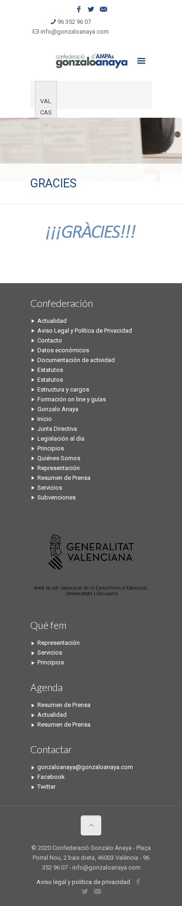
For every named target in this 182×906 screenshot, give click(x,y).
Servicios (49, 487)
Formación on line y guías (71, 399)
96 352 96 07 (74, 21)
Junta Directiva (57, 428)
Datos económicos (63, 350)
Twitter (46, 786)
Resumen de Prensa (64, 477)
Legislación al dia (60, 438)
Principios (50, 448)
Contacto (49, 340)
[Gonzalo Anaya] (91, 60)
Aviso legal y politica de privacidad (83, 881)
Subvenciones (56, 497)
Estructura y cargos (63, 389)
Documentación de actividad (76, 360)
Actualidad (52, 320)
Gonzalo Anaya (57, 409)
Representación (58, 467)
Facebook (51, 776)
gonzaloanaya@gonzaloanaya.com (85, 766)
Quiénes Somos (58, 458)
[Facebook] (79, 9)
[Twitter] (91, 9)
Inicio (44, 418)
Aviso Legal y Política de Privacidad (84, 330)
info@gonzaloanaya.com (75, 31)
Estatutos (50, 369)
